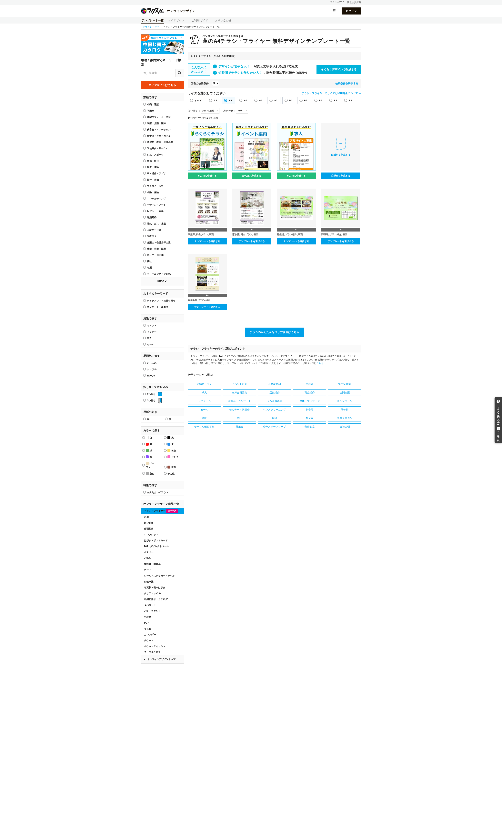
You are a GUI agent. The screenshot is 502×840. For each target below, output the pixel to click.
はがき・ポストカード (156, 540)
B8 (350, 100)
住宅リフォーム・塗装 (159, 117)
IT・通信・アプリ (156, 173)
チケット (149, 640)
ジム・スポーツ (155, 154)
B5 (305, 100)
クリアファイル (152, 593)
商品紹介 (310, 392)
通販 (204, 418)
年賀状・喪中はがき (154, 587)
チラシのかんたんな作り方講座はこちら (274, 332)
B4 (290, 100)
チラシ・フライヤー (160, 510)
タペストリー (151, 605)
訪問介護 (345, 392)
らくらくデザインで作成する (339, 69)
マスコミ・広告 (155, 186)
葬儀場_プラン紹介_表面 (334, 234)
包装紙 (147, 617)
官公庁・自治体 (155, 255)
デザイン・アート (156, 204)
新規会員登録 (354, 2)
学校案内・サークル (157, 148)
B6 (320, 100)
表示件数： (229, 110)
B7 (335, 100)
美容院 (309, 383)
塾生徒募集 (344, 383)
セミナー (151, 332)
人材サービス (154, 230)
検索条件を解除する (346, 83)
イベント (151, 325)
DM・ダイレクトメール (156, 546)
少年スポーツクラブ (274, 426)
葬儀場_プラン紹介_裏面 (290, 234)
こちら (320, 363)
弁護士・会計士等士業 (159, 242)
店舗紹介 (274, 392)
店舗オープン (204, 383)
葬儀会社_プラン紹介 (199, 300)
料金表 (309, 418)
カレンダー (150, 634)
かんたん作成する (207, 175)
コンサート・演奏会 (157, 307)
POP (146, 622)
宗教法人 (151, 236)
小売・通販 (153, 104)
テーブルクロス (152, 652)
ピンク (174, 457)
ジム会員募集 (274, 401)
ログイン (351, 11)
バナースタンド (152, 611)
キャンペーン (344, 401)
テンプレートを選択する (207, 241)
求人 (149, 338)
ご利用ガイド (199, 20)
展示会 (239, 426)
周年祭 (344, 409)
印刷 (149, 267)
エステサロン (344, 418)
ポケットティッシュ (154, 646)
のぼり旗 (149, 581)
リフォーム (204, 401)
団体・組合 (153, 161)
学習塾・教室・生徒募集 (160, 142)
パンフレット (151, 534)
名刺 (146, 517)
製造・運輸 (153, 167)
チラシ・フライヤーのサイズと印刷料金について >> (331, 93)
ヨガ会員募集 (239, 392)
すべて (198, 100)
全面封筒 (149, 528)
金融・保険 (153, 192)
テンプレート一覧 (153, 20)
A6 (260, 100)
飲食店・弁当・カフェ (159, 135)
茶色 (173, 467)
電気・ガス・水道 (156, 223)
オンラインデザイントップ (161, 659)
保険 (274, 418)
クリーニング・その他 (159, 273)
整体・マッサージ (309, 401)
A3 (215, 100)
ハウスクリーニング (274, 409)
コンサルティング (156, 198)
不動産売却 (274, 383)
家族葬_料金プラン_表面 (245, 234)
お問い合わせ (223, 20)
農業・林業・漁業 (156, 248)
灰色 (152, 473)
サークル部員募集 (204, 426)
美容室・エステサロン (159, 129)
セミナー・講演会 (239, 409)
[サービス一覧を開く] (335, 11)
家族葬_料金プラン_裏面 (201, 234)
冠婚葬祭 (151, 217)
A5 (245, 100)
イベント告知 (239, 383)
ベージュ (150, 465)
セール (150, 344)
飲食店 (309, 409)
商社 (149, 261)
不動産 (150, 110)
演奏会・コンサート (239, 401)
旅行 (239, 418)
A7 (275, 100)
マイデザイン (176, 20)
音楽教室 (310, 426)
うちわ (147, 628)
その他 (171, 473)
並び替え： (194, 110)
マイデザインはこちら (162, 85)
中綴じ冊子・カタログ (156, 599)
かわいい (151, 375)
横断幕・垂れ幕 (152, 564)
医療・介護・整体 (156, 123)
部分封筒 (149, 522)
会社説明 (345, 426)
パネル (147, 558)
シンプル (151, 369)
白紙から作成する (340, 175)
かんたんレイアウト (157, 492)
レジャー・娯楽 (155, 211)
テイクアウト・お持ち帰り (161, 300)
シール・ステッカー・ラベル (159, 575)
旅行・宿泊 (153, 179)
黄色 (173, 450)
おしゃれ (151, 363)
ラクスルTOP (337, 2)
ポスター (149, 552)
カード (147, 569)
